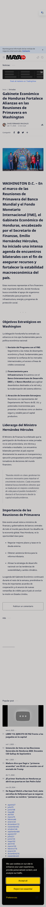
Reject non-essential (23, 888)
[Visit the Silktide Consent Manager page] (37, 897)
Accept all (23, 880)
